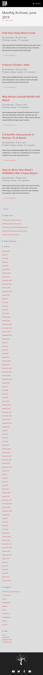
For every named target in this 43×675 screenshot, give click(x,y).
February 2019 (6, 580)
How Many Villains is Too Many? (11, 224)
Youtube (13, 40)
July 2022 (4, 430)
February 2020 (6, 537)
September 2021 (7, 467)
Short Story (5, 613)
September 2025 (7, 291)
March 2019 (5, 577)
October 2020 (6, 507)
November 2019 (7, 547)
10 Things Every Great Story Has (11, 220)
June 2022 (5, 434)
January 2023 (6, 408)
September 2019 (7, 555)
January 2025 (6, 321)
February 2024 (6, 361)
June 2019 (5, 566)
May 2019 (5, 569)
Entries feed (5, 637)
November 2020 (7, 504)
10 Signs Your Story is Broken (10, 235)
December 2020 (6, 500)
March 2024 (5, 357)
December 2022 (6, 412)
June (11, 20)
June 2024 (5, 346)
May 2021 (5, 482)
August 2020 (6, 515)
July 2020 (4, 518)
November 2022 (7, 416)
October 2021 (6, 463)
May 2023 (5, 394)
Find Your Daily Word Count (19, 32)
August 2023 (6, 383)
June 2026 (5, 258)
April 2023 (5, 397)
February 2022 (6, 449)
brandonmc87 (9, 38)
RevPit (4, 610)
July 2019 (4, 562)
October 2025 (6, 288)
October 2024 (6, 332)
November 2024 (7, 328)
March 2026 (5, 269)
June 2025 (5, 302)
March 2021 (5, 489)
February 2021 (6, 493)
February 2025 (6, 317)
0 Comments (24, 40)
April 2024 (5, 353)
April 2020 (5, 529)
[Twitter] (18, 671)
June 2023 (5, 390)
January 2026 (6, 277)
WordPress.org (6, 642)
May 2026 (5, 262)
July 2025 (4, 299)
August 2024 (6, 339)
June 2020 (5, 522)
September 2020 (7, 511)
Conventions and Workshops (11, 592)
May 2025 (5, 306)
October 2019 (6, 551)
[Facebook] (24, 671)
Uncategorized (6, 617)
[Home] (3, 20)
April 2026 (5, 266)
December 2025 (6, 280)
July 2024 (4, 342)
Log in (4, 635)
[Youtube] (13, 671)
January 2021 (6, 496)
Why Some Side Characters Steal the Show (14, 231)
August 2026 (6, 251)
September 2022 (7, 423)
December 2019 (6, 544)
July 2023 (4, 386)
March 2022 (5, 445)
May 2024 (5, 350)
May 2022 (5, 438)
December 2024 (6, 324)
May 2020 (5, 526)
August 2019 (6, 558)
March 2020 (5, 533)
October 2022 (6, 419)
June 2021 (5, 478)
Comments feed (7, 640)
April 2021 (5, 485)
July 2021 (4, 474)
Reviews (4, 606)
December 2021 (6, 456)
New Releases (6, 602)
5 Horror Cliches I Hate (16, 64)
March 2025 (5, 313)
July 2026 (4, 255)
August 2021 (6, 471)
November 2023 (7, 372)
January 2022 (6, 452)
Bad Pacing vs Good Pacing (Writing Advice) (15, 227)
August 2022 (6, 427)
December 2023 (6, 368)
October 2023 (6, 375)
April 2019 (5, 573)
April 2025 (5, 310)
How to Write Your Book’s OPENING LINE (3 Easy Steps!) (20, 171)
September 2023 (7, 379)
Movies (6, 72)
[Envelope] (29, 671)
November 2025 (7, 284)
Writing (6, 40)
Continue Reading (11, 55)
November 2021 (7, 460)
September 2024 (7, 335)
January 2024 (6, 365)
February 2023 (6, 405)
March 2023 (5, 401)
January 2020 (6, 540)
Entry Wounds (6, 595)
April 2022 (5, 441)
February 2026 (6, 273)
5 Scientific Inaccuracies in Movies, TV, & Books (18, 136)
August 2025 (6, 295)
